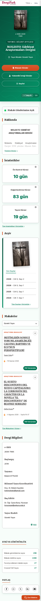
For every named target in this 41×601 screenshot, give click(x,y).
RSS (35, 525)
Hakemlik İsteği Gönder (22, 76)
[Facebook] (6, 589)
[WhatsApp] (13, 589)
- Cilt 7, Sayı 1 (15, 298)
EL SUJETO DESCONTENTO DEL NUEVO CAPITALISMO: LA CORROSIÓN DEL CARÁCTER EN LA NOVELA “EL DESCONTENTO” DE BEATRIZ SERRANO (17, 393)
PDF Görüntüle (30, 368)
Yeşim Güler (8, 355)
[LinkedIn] (28, 589)
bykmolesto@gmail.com (14, 490)
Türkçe (28, 3)
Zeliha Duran (8, 409)
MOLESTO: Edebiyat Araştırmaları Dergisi (20, 48)
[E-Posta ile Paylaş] (35, 589)
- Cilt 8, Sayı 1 (15, 292)
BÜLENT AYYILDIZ (25, 42)
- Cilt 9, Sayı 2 (15, 279)
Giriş (36, 3)
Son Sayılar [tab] (11, 271)
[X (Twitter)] (21, 589)
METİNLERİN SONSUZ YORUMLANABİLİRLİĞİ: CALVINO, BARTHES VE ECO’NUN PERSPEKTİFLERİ (18, 344)
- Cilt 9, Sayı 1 (15, 285)
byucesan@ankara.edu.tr (14, 505)
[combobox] (20, 323)
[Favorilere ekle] (35, 333)
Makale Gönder (21, 68)
